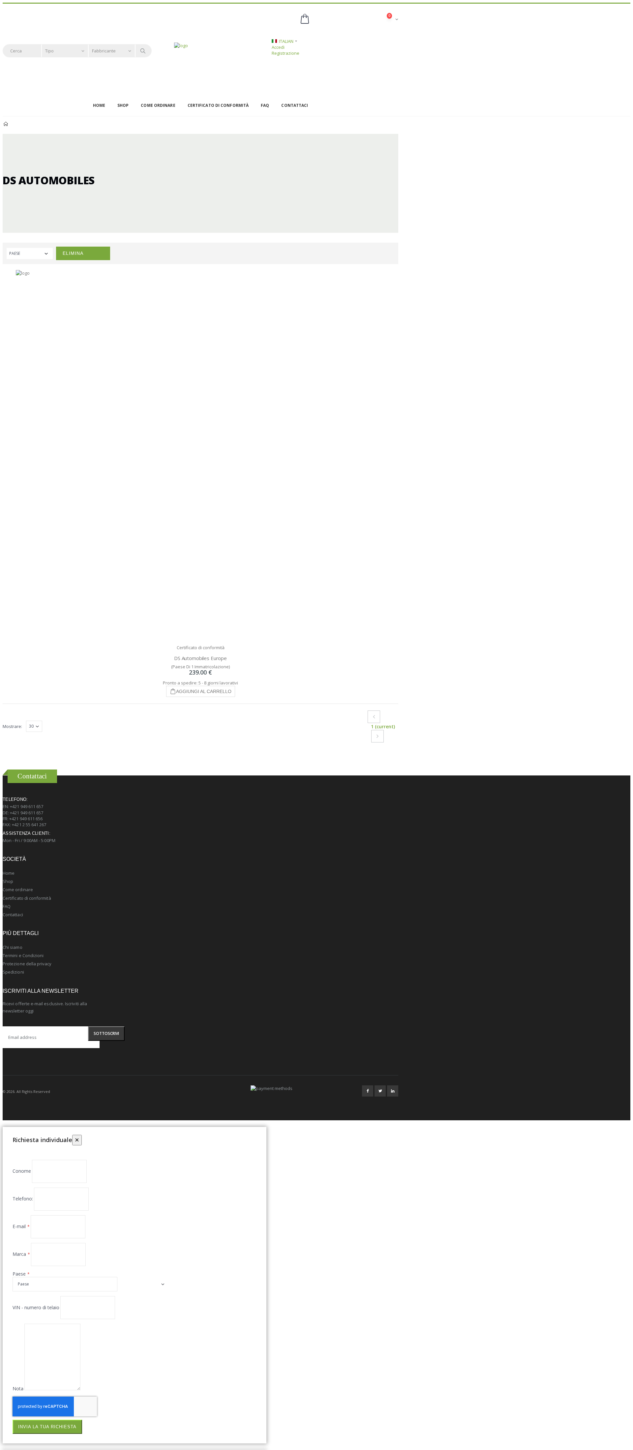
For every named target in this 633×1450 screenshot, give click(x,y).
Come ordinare (158, 105)
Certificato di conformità (218, 105)
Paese (19, 1274)
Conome (22, 1171)
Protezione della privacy (27, 964)
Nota (18, 1388)
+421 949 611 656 (26, 819)
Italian (286, 41)
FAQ (265, 105)
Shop (123, 105)
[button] (348, 19)
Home (99, 105)
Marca (19, 1254)
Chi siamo (12, 947)
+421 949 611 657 (26, 806)
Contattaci (294, 105)
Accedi (278, 47)
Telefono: (23, 1198)
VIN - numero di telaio (36, 1307)
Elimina (73, 253)
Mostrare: (12, 726)
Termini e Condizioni (23, 955)
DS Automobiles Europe (200, 658)
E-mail (19, 1226)
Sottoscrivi (106, 1033)
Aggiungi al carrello (203, 691)
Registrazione (285, 53)
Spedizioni (13, 972)
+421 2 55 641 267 (29, 825)
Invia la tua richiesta (47, 1426)
